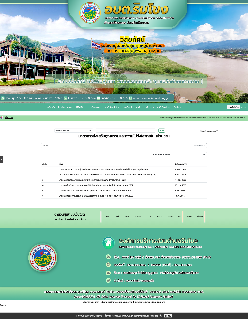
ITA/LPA (80, 107)
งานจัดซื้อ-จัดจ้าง (112, 107)
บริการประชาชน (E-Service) (157, 107)
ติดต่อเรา (177, 107)
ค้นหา (162, 130)
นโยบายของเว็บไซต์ (91, 301)
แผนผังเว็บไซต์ (233, 107)
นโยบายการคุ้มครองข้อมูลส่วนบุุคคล (149, 301)
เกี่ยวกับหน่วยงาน (65, 107)
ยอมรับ (168, 315)
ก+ (242, 107)
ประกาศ (9, 117)
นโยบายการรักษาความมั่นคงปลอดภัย (117, 301)
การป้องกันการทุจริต (133, 107)
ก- (245, 107)
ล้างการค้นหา (199, 145)
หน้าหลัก (51, 107)
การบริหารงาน (94, 107)
